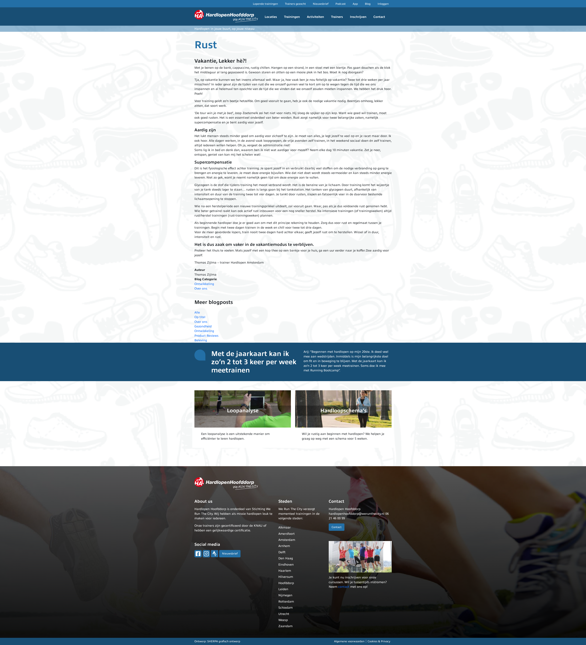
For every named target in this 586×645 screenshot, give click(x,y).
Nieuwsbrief (320, 3)
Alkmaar (284, 527)
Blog (368, 3)
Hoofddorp (286, 583)
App (355, 3)
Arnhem (284, 546)
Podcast (340, 3)
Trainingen (292, 17)
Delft (282, 552)
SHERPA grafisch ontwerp (223, 641)
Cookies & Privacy (379, 641)
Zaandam (285, 626)
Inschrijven (358, 17)
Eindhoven (286, 564)
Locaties (271, 17)
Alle (197, 312)
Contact (379, 17)
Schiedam (285, 607)
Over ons (200, 288)
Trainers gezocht (295, 3)
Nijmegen (285, 595)
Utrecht (283, 614)
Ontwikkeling (204, 284)
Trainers (337, 17)
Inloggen (383, 3)
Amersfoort (286, 534)
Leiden (283, 589)
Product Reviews (206, 335)
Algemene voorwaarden (349, 641)
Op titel (199, 317)
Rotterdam (286, 601)
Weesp (283, 620)
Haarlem (284, 570)
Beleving (200, 340)
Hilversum (285, 577)
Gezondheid (203, 326)
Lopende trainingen (265, 3)
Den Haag (285, 558)
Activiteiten (315, 17)
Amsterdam (286, 540)
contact (343, 587)
